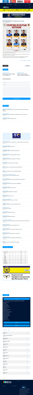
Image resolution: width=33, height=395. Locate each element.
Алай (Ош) (5, 303)
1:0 (27, 332)
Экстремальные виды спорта (11, 174)
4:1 (27, 358)
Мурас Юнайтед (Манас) (7, 309)
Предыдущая (5, 65)
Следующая (27, 65)
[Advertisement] (16, 126)
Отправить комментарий (16, 98)
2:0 (27, 349)
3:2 (27, 361)
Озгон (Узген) (6, 317)
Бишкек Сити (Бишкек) (7, 315)
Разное (8, 178)
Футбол (8, 113)
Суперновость (4, 199)
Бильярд (6, 162)
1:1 (27, 338)
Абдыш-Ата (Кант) (6, 302)
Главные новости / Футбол (6, 72)
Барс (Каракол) (6, 316)
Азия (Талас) (6, 318)
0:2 (27, 369)
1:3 (27, 355)
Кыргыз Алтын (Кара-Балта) (8, 311)
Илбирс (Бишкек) (6, 310)
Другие (3, 162)
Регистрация (10, 4)
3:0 (27, 352)
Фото (27, 142)
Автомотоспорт (9, 199)
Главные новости (5, 113)
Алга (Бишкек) (6, 304)
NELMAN (26, 394)
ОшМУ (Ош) (5, 308)
